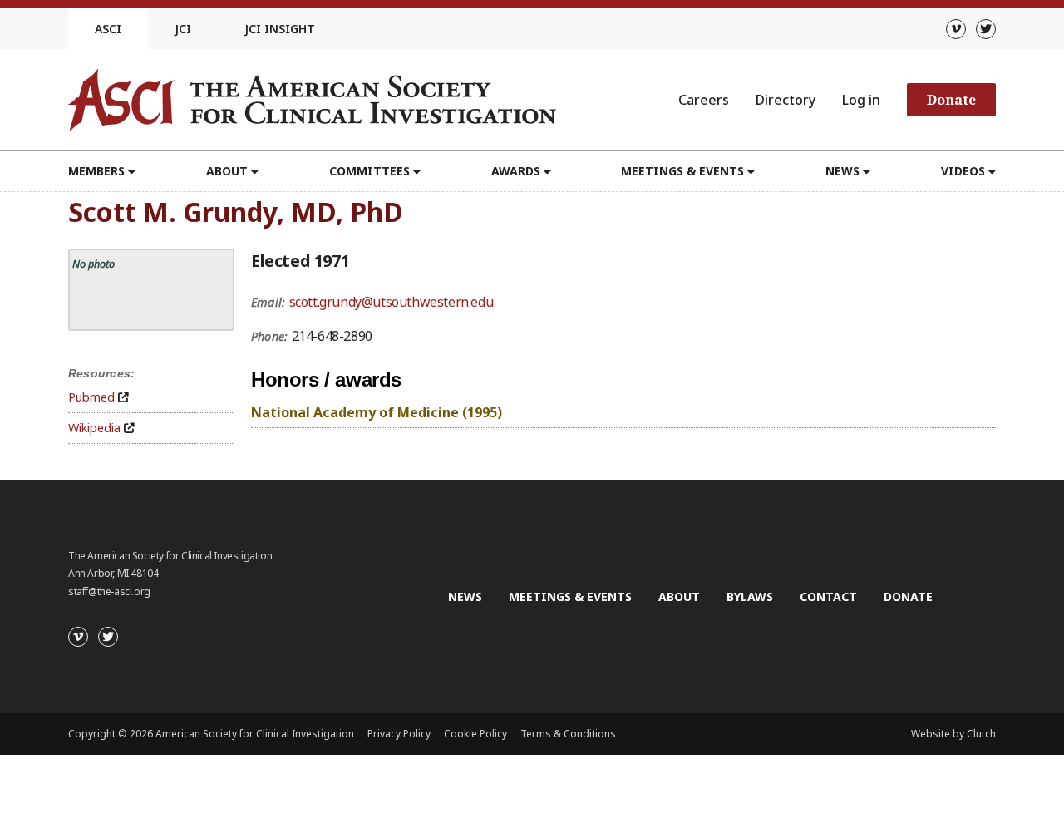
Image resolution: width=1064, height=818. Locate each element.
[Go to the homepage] (312, 100)
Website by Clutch (953, 734)
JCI (183, 29)
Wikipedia (94, 428)
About (679, 596)
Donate (951, 100)
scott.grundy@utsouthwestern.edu (391, 302)
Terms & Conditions (568, 734)
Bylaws (750, 596)
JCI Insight (279, 29)
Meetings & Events (570, 596)
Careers (703, 100)
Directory (785, 100)
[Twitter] (986, 29)
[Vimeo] (956, 29)
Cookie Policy (475, 734)
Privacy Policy (399, 734)
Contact (828, 596)
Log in (861, 100)
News (465, 596)
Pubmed (91, 397)
